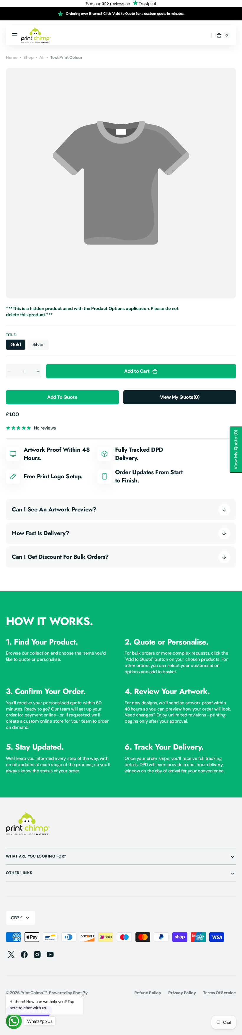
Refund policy (147, 992)
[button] (14, 35)
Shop (28, 57)
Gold (18, 345)
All (41, 57)
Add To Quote (62, 397)
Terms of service (219, 992)
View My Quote (179, 397)
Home (11, 57)
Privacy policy (182, 992)
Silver (40, 345)
